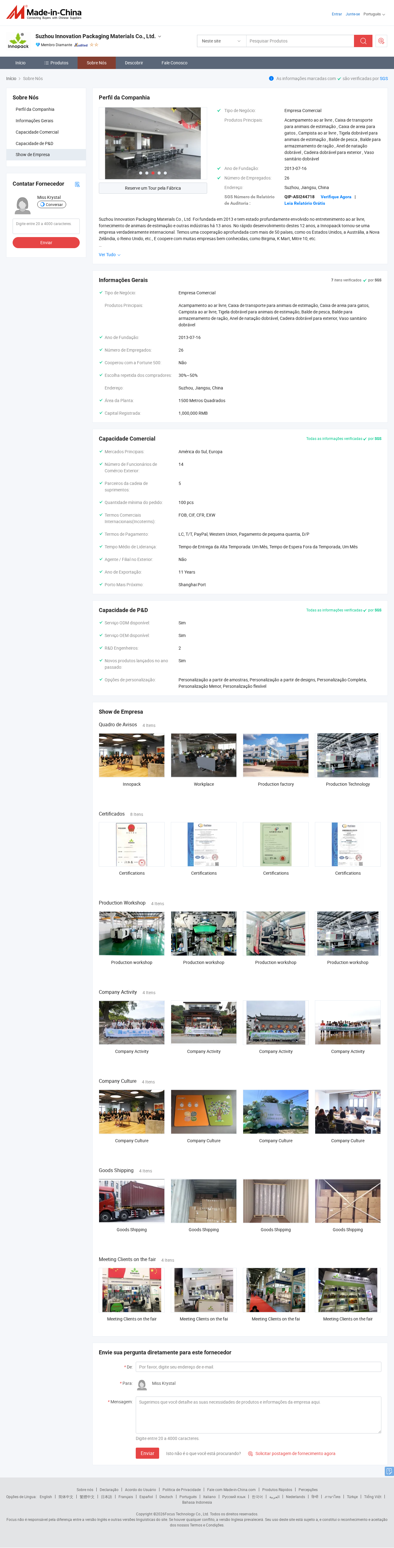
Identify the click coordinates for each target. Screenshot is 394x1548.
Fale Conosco (174, 63)
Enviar (46, 243)
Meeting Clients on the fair (132, 1319)
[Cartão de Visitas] (77, 184)
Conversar (54, 204)
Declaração (109, 1489)
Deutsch (166, 1496)
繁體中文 (87, 1496)
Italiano (209, 1496)
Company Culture (131, 1140)
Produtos (59, 63)
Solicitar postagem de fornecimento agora (292, 1453)
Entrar (337, 13)
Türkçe (352, 1496)
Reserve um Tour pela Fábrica (153, 188)
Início (20, 63)
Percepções (308, 1489)
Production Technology (348, 784)
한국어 (257, 1496)
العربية (274, 1496)
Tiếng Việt (372, 1496)
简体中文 (65, 1496)
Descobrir (134, 63)
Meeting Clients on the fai (204, 1319)
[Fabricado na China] (45, 12)
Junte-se (353, 13)
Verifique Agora (336, 196)
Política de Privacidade (182, 1489)
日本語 (106, 1496)
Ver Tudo (108, 254)
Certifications (132, 873)
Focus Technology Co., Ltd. (187, 1513)
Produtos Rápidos (277, 1489)
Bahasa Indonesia (197, 1502)
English (46, 1496)
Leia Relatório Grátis (304, 203)
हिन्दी (315, 1496)
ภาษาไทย (332, 1496)
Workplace (204, 784)
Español (146, 1496)
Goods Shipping (132, 1229)
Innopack (132, 784)
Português (188, 1496)
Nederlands (295, 1496)
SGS (384, 78)
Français (126, 1496)
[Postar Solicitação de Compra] (381, 41)
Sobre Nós (97, 63)
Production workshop (131, 962)
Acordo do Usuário (140, 1489)
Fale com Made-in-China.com (231, 1489)
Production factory (276, 784)
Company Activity (132, 1051)
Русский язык (233, 1496)
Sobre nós (85, 1489)
